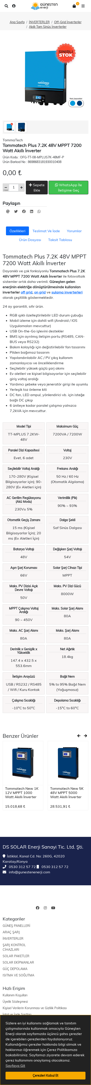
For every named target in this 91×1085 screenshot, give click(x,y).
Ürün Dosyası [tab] (30, 240)
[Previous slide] (79, 736)
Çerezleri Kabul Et (45, 1075)
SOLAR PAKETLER (16, 956)
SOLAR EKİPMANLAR (18, 962)
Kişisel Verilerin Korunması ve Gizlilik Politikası (35, 1008)
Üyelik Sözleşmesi (15, 1002)
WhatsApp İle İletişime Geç (70, 187)
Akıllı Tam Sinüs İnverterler (47, 27)
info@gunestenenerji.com (29, 872)
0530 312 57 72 (22, 867)
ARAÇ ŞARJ (11, 932)
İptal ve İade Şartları (17, 1014)
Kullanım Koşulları (15, 995)
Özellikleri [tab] (17, 231)
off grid (26, 292)
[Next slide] (85, 736)
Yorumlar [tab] (74, 231)
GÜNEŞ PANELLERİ (16, 926)
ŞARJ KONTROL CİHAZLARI (14, 947)
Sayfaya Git (15, 1065)
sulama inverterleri (67, 292)
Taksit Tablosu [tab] (60, 240)
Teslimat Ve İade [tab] (46, 231)
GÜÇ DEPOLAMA (15, 969)
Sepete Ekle (38, 187)
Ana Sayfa (17, 22)
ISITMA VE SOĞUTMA (18, 975)
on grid (40, 292)
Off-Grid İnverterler (68, 22)
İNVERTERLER (39, 22)
